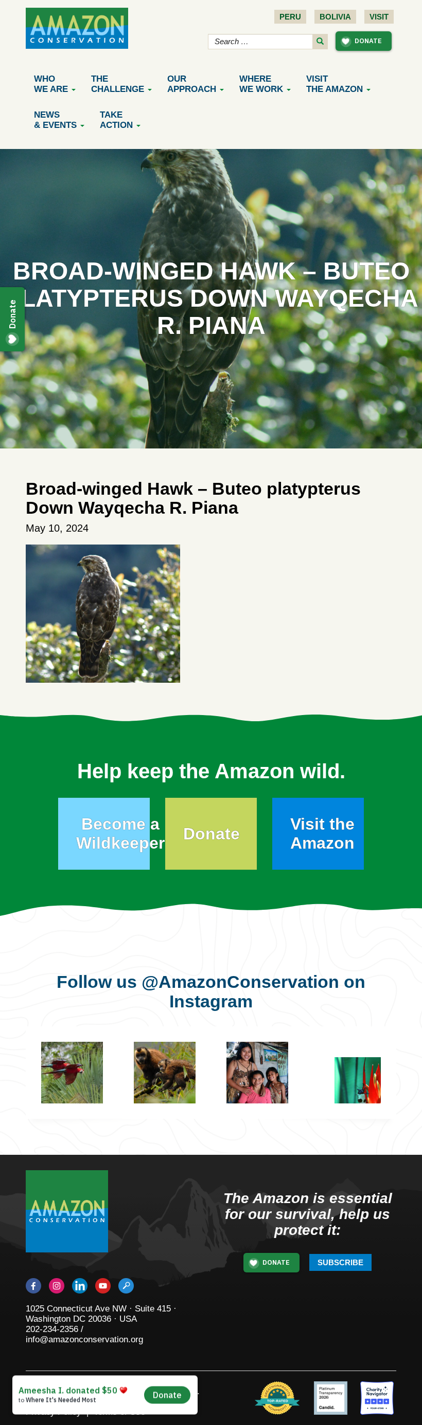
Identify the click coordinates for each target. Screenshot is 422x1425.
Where (261, 84)
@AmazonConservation (240, 981)
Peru (290, 16)
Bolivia (335, 16)
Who (51, 84)
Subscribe (340, 1262)
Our (191, 84)
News (55, 120)
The (117, 84)
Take (116, 120)
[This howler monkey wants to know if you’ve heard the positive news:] (180, 1088)
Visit (379, 16)
